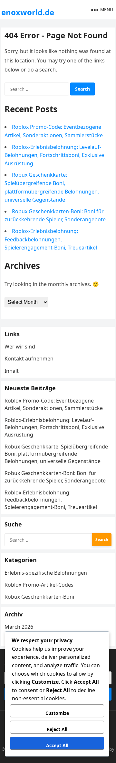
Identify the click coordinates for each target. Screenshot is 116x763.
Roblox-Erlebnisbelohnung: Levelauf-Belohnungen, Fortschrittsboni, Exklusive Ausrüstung (54, 155)
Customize (57, 713)
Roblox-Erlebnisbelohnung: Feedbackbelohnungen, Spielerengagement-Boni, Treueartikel (51, 239)
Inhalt (12, 370)
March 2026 (19, 626)
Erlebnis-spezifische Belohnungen (46, 572)
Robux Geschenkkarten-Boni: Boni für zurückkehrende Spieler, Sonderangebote (55, 477)
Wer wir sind (20, 346)
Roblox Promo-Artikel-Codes (39, 584)
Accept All (57, 745)
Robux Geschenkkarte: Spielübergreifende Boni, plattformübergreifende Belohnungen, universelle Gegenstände (56, 454)
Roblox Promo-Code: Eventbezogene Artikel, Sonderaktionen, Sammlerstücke (54, 404)
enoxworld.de (27, 12)
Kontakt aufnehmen (29, 358)
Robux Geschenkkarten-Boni (39, 596)
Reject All (57, 729)
